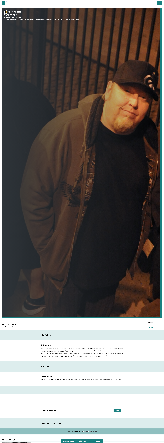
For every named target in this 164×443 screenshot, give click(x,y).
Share (151, 327)
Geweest (97, 441)
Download (117, 410)
